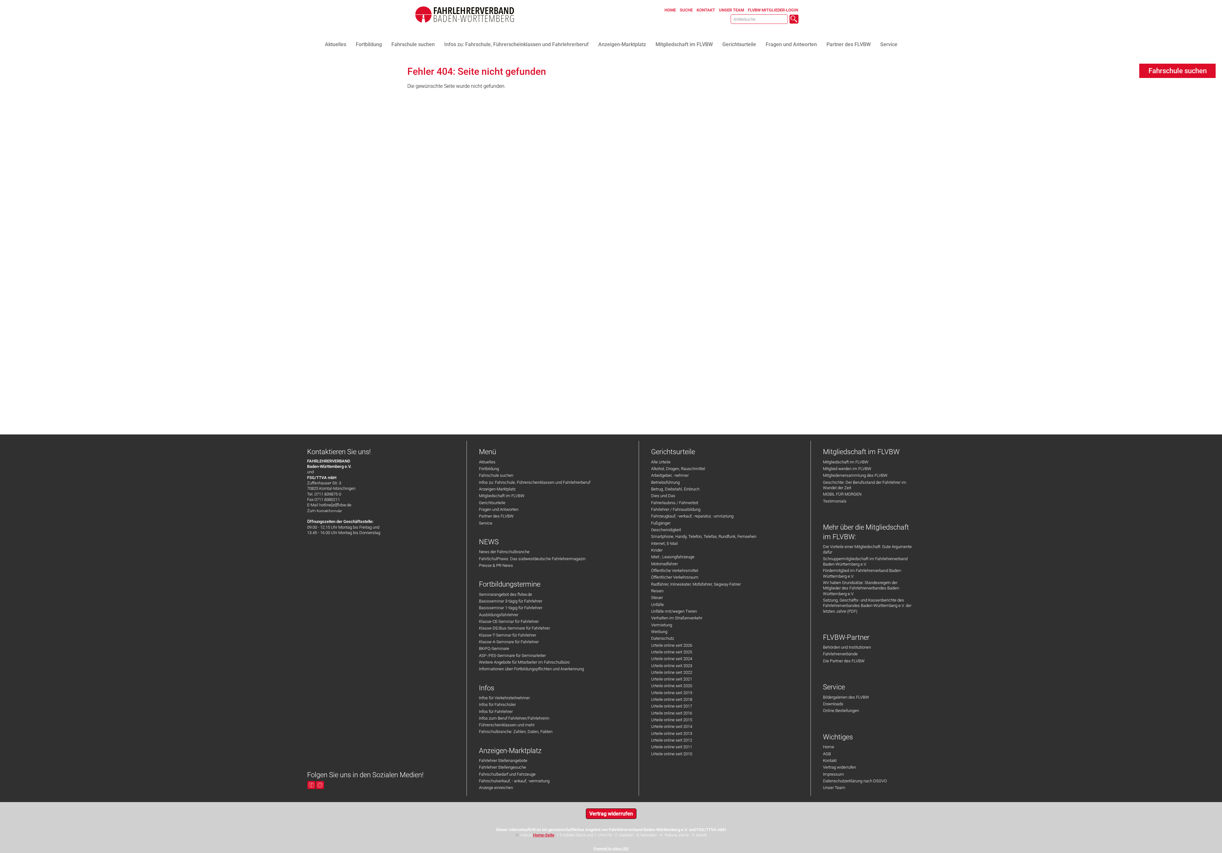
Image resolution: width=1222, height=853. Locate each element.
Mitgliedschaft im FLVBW (501, 495)
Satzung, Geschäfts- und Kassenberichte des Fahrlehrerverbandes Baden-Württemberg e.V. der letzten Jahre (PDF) (867, 606)
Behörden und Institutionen (847, 647)
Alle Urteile (661, 462)
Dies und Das (663, 495)
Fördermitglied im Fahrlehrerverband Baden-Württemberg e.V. (862, 573)
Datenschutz (662, 638)
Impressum (833, 774)
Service (485, 523)
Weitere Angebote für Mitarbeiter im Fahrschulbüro (524, 662)
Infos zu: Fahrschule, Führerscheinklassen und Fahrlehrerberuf (534, 482)
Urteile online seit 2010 (671, 753)
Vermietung (661, 625)
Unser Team (834, 787)
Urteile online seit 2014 (671, 726)
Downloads (833, 703)
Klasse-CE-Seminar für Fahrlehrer (509, 621)
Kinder (657, 550)
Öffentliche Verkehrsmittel (674, 570)
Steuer (657, 597)
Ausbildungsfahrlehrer (498, 614)
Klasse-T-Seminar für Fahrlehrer (507, 635)
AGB (827, 753)
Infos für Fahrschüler (497, 704)
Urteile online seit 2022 (671, 672)
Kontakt (830, 760)
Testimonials (834, 501)
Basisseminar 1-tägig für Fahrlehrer (510, 607)
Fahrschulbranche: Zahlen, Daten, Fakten (515, 731)
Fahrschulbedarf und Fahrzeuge (507, 774)
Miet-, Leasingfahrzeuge (672, 556)
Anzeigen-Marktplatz (497, 489)
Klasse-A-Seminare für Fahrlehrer (509, 641)
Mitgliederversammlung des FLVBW (855, 475)
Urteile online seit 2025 (671, 652)
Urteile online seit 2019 (671, 692)
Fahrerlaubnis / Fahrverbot (674, 502)
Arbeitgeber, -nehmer (670, 475)
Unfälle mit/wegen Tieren (674, 611)
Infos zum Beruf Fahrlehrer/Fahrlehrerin (514, 718)
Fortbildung (489, 468)
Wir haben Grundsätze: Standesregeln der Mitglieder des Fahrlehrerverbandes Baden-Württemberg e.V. (861, 588)
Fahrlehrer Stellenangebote (503, 760)
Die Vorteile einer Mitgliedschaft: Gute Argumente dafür (867, 549)
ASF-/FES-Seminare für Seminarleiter (512, 655)
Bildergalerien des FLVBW (846, 697)
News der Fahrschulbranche (504, 551)
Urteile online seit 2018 (671, 699)
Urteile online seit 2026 (671, 645)
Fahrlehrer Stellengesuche (502, 767)
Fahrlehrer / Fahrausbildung (675, 509)
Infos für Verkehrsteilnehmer (504, 697)
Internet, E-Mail (664, 543)
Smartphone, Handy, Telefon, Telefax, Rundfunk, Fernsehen (703, 536)
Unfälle (657, 604)
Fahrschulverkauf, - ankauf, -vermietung (514, 781)
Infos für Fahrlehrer (496, 711)
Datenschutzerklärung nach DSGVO (855, 781)
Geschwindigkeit (666, 529)
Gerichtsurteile (492, 502)
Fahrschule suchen (496, 475)
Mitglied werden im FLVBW (847, 468)
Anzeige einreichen (496, 787)
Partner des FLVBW (496, 516)
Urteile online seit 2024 (671, 658)
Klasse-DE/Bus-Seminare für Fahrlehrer (514, 628)
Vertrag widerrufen (839, 767)
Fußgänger (661, 523)
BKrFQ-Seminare (494, 648)
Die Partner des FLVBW (844, 661)
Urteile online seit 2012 (671, 740)
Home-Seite (543, 835)
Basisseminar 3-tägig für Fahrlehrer (510, 601)
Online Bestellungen (841, 710)
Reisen (657, 591)
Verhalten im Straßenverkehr (676, 618)
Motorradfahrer (664, 563)
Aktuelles (487, 462)
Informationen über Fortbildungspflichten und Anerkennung (531, 668)
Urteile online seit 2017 (671, 706)
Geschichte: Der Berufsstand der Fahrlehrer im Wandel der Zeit (864, 485)
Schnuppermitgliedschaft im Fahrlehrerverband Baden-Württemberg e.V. (865, 561)
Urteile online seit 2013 (671, 733)
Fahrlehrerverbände (840, 654)
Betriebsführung (665, 482)
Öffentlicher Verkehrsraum (675, 577)
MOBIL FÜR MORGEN (842, 494)
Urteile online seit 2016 (671, 713)
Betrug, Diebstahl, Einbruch (675, 489)
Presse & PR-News (496, 565)
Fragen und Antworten (498, 509)
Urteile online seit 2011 (671, 746)
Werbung (659, 631)
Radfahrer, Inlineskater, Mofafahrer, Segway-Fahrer (696, 584)
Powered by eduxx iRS (611, 849)
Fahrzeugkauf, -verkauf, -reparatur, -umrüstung (692, 516)
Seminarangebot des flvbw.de (505, 594)
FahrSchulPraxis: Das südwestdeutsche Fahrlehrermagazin (532, 558)
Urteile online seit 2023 (671, 665)
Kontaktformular (329, 511)
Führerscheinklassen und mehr (507, 725)
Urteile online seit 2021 (671, 679)
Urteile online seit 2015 (671, 719)
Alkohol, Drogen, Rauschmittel (678, 468)
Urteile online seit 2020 (671, 685)
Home (828, 746)
